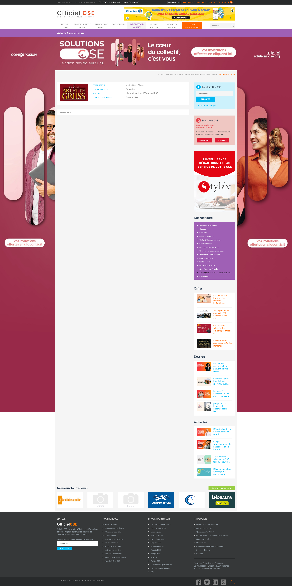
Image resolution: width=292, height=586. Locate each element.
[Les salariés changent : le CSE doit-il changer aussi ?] (204, 394)
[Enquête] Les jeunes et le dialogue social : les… (220, 407)
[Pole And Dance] (131, 500)
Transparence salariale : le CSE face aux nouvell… (221, 459)
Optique (202, 229)
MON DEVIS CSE (131, 2)
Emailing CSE (156, 532)
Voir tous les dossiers (113, 554)
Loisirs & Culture (154, 25)
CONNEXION (173, 2)
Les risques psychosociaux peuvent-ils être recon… (220, 367)
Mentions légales (203, 550)
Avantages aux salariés (137, 25)
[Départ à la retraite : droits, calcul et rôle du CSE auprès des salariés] (204, 432)
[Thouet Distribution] (192, 500)
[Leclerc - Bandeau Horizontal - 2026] (179, 13)
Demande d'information (160, 568)
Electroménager (205, 243)
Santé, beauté (204, 262)
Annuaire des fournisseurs (115, 557)
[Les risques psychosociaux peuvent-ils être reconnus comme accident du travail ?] (204, 366)
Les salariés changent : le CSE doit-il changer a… (221, 393)
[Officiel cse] (76, 14)
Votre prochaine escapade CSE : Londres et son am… (221, 314)
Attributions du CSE (101, 25)
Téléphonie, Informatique (209, 254)
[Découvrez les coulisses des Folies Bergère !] (204, 343)
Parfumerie (203, 276)
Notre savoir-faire (203, 539)
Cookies (199, 554)
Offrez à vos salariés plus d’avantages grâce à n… (222, 329)
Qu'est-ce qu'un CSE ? (205, 532)
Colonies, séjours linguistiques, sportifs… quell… (221, 381)
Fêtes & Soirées (64, 25)
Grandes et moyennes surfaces (211, 251)
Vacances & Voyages (172, 25)
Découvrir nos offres (159, 528)
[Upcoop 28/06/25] (70, 500)
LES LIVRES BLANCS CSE (109, 2)
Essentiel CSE (156, 550)
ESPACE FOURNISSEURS (192, 25)
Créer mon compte (207, 105)
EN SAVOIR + (221, 140)
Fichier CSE (155, 561)
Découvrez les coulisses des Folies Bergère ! (222, 343)
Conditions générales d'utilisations (210, 546)
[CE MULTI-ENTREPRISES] (100, 500)
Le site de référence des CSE (207, 524)
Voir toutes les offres (113, 550)
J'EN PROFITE (204, 140)
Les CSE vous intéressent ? (161, 524)
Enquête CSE (156, 543)
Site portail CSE (157, 535)
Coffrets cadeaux (206, 258)
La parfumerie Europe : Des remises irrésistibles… (220, 299)
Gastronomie (118, 24)
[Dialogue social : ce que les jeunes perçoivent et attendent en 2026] (204, 472)
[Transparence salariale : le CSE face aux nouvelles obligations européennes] (204, 459)
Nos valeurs (201, 543)
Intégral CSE (155, 554)
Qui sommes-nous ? (64, 2)
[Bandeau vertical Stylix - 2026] (214, 181)
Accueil (161, 74)
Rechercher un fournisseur (221, 488)
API (152, 572)
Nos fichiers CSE (157, 546)
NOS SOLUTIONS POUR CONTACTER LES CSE (206, 2)
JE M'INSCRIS (64, 548)
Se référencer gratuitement (161, 564)
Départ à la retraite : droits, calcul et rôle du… (222, 431)
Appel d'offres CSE (112, 561)
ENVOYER (205, 99)
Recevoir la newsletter (85, 2)
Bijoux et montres (206, 236)
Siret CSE (154, 557)
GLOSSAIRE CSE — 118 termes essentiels (212, 535)
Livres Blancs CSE (158, 539)
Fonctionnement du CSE (82, 25)
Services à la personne (208, 225)
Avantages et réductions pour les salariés (201, 74)
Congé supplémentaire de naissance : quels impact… (222, 445)
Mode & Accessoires (207, 265)
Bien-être (203, 232)
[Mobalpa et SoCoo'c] (222, 500)
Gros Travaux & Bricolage (209, 269)
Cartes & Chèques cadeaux (209, 240)
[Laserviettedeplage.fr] (161, 500)
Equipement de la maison (209, 247)
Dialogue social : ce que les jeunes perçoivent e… (222, 471)
